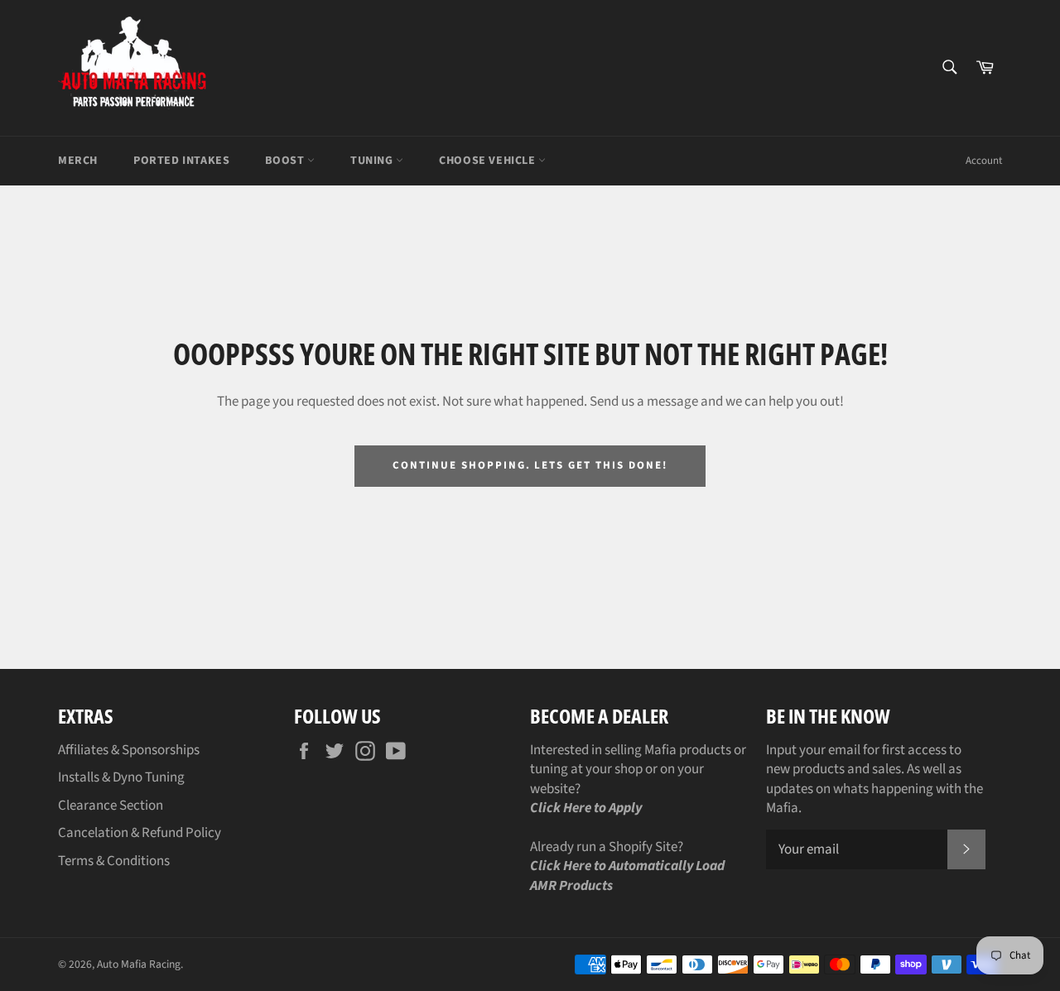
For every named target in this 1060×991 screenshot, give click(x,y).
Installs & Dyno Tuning (121, 777)
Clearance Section (110, 805)
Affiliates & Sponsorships (129, 750)
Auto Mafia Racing (139, 964)
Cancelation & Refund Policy (139, 833)
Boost (286, 160)
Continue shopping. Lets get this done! (530, 465)
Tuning (373, 160)
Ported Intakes (181, 160)
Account (984, 160)
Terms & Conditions (114, 861)
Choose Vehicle (488, 160)
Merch (78, 160)
